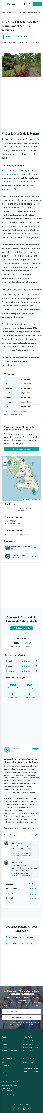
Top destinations (8, 12)
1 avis (31, 36)
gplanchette (16, 748)
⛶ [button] (5, 467)
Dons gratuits (28, 1044)
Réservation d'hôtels (30, 1071)
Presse (4, 1044)
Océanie (5, 1075)
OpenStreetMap (36, 500)
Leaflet (26, 500)
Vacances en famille (30, 1068)
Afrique (4, 1062)
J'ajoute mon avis (23, 628)
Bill (12, 843)
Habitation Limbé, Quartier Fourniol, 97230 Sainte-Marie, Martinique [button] (22, 42)
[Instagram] (19, 1109)
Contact (4, 1047)
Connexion (37, 4)
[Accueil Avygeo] (10, 4)
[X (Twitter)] (24, 1109)
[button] (23, 461)
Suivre (35, 750)
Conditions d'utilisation (10, 1085)
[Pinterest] (29, 1109)
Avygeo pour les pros (9, 1050)
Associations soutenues (31, 1047)
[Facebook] (14, 1109)
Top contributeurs (29, 1041)
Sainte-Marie (9, 174)
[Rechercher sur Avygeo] (21, 4)
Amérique (5, 1066)
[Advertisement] (21, 102)
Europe (4, 1072)
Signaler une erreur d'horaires (13, 414)
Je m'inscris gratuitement (21, 1017)
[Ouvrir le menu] (3, 4)
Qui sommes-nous (8, 1041)
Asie (3, 1069)
